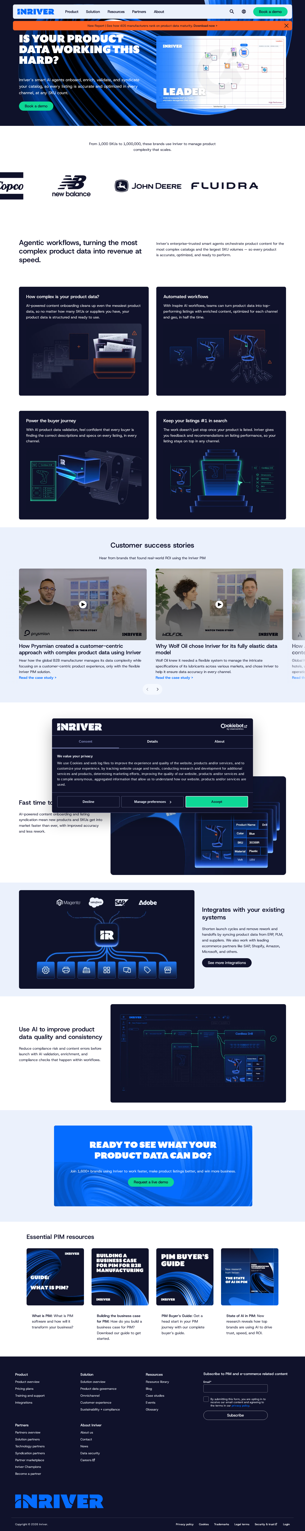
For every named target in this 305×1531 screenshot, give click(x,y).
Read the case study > (37, 677)
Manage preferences (150, 802)
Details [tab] (152, 742)
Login (286, 1524)
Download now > (205, 26)
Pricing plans (24, 1389)
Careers (86, 1460)
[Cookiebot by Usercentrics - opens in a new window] (228, 726)
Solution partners (27, 1439)
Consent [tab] (85, 742)
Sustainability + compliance (100, 1409)
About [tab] (219, 742)
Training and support (30, 1396)
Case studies (155, 1396)
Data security (90, 1453)
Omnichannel (90, 1396)
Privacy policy (185, 1524)
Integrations (23, 1402)
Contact (86, 1439)
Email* (207, 1382)
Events (150, 1402)
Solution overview (92, 1382)
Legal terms (241, 1524)
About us (86, 1432)
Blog (149, 1389)
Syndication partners (30, 1453)
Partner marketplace (29, 1460)
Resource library (157, 1382)
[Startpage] (35, 12)
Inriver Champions (28, 1467)
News (84, 1446)
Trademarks (221, 1524)
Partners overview (27, 1432)
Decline (88, 802)
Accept (216, 802)
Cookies (204, 1524)
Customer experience (95, 1402)
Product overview (27, 1382)
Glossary (152, 1409)
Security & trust (264, 1524)
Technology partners (30, 1446)
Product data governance (98, 1389)
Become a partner (28, 1474)
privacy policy (240, 1405)
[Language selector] (244, 12)
